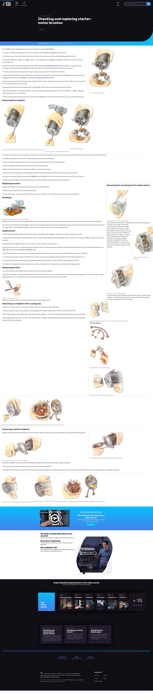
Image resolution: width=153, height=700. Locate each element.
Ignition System (47, 16)
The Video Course (43, 43)
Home (39, 16)
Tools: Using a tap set (103, 597)
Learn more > (91, 524)
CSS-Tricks (69, 679)
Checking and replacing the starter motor (49, 632)
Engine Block (79, 597)
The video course (44, 604)
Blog (105, 678)
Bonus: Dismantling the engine (69, 597)
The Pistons (123, 597)
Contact (97, 675)
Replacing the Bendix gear (97, 631)
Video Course (98, 681)
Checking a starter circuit (75, 631)
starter (41, 29)
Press (96, 678)
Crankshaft (89, 597)
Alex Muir (76, 673)
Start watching (45, 554)
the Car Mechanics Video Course (50, 677)
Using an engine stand (115, 597)
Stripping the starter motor (53, 66)
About (105, 675)
